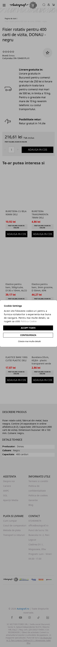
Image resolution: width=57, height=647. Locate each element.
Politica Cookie (29, 321)
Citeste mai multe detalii (29, 341)
